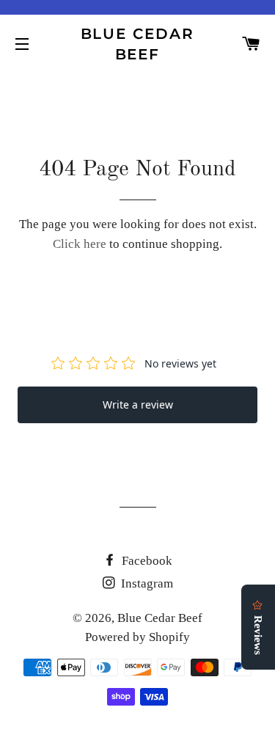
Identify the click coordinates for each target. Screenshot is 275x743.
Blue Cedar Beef (138, 44)
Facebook (145, 561)
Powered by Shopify (137, 637)
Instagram (145, 583)
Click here (79, 244)
